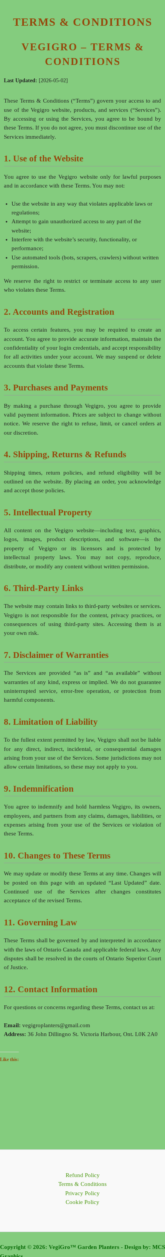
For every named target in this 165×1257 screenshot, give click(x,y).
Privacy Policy (82, 1193)
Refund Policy (83, 1175)
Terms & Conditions (82, 1184)
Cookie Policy (82, 1202)
